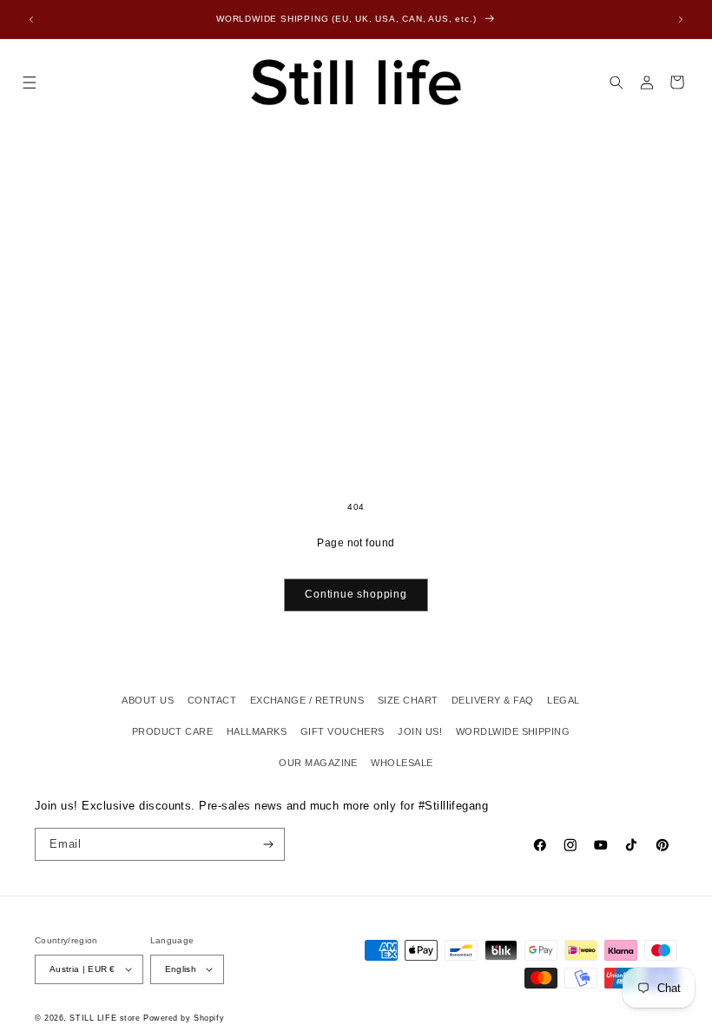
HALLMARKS (257, 731)
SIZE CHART (408, 700)
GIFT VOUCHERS (342, 731)
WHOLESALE (401, 762)
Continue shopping (356, 594)
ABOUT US (148, 700)
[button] (29, 82)
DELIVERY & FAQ (493, 700)
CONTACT (212, 700)
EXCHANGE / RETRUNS (307, 700)
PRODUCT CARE (173, 731)
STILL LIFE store (104, 1018)
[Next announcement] (681, 19)
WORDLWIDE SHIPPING (513, 731)
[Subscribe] (269, 844)
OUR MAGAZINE (318, 762)
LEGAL (563, 700)
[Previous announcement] (31, 19)
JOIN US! (420, 731)
